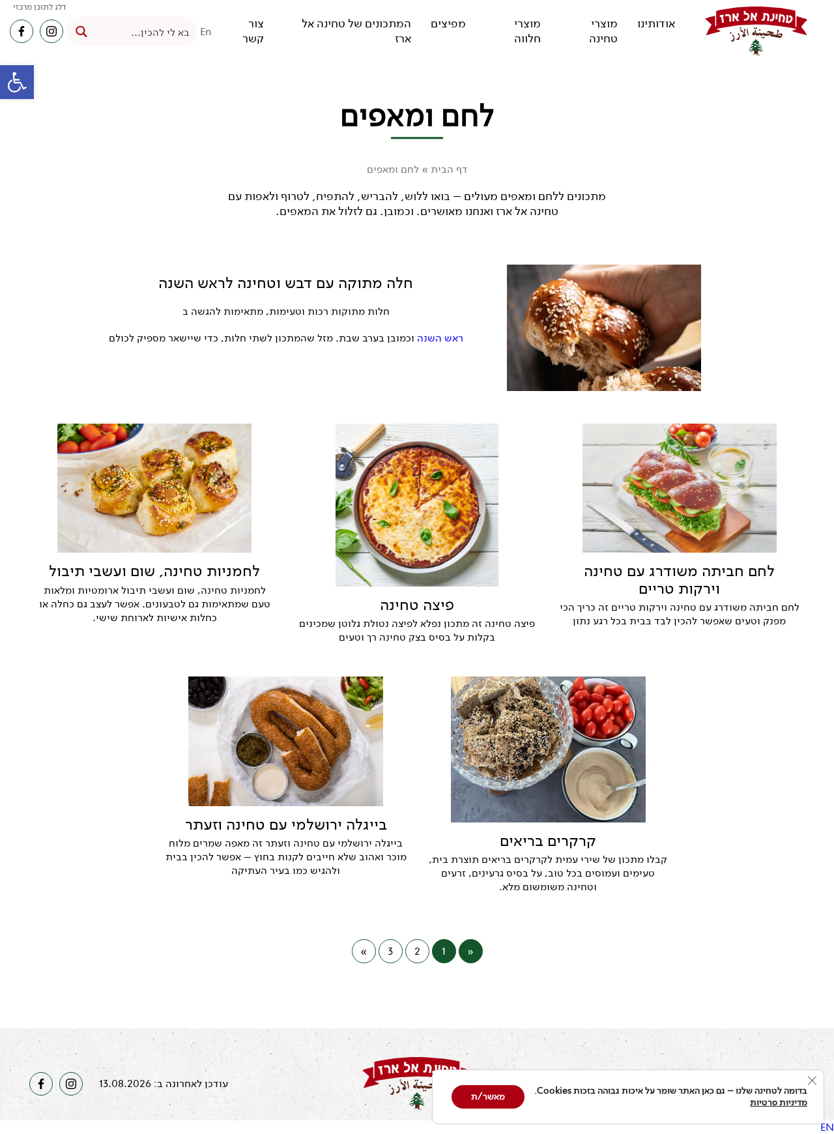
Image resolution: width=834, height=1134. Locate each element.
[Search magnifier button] (81, 31)
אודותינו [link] (656, 23)
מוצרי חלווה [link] (527, 31)
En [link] (206, 31)
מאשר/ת (488, 1096)
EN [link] (827, 1127)
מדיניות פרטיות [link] (778, 1102)
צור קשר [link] (253, 31)
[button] (17, 82)
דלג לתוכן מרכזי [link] (39, 6)
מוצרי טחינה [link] (603, 31)
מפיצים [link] (448, 23)
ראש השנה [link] (440, 338)
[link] (756, 31)
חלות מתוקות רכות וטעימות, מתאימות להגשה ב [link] (286, 311)
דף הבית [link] (449, 169)
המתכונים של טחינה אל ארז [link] (356, 31)
